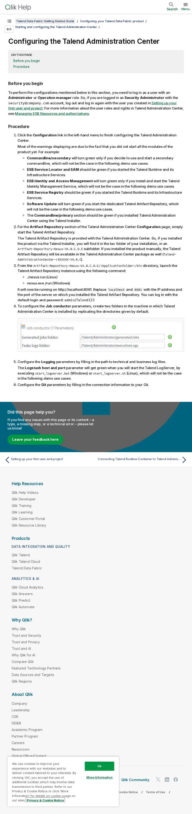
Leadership (21, 710)
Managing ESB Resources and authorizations (52, 113)
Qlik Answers (22, 594)
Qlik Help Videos (25, 492)
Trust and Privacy (26, 642)
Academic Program (27, 730)
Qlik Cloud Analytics (27, 587)
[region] (63, 781)
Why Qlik (19, 629)
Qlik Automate (23, 607)
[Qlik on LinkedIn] (166, 779)
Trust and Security (26, 635)
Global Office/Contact (29, 756)
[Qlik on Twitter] (158, 779)
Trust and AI (21, 648)
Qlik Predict (21, 600)
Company (19, 703)
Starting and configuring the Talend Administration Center (56, 27)
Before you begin (26, 61)
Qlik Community (135, 780)
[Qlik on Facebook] (175, 779)
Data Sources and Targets (33, 675)
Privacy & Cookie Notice (120, 792)
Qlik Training (21, 506)
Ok (99, 766)
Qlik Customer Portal (28, 519)
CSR (15, 717)
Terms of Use (155, 792)
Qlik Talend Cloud (26, 561)
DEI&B (16, 723)
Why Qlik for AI (23, 655)
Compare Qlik (23, 662)
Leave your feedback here (35, 439)
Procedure (21, 67)
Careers (18, 743)
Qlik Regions (22, 681)
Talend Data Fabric (27, 568)
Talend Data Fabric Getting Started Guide (45, 21)
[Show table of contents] (9, 21)
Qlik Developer (24, 499)
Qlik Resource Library (29, 525)
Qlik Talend (21, 555)
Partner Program (25, 736)
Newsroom (21, 749)
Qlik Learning (22, 512)
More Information (99, 777)
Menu (185, 9)
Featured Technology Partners (36, 668)
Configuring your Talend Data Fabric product (112, 21)
